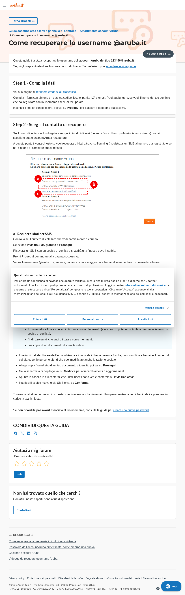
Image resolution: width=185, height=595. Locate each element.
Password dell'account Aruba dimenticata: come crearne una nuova (52, 547)
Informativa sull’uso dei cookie (145, 285)
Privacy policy (16, 578)
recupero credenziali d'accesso (56, 91)
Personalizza (90, 319)
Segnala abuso (94, 578)
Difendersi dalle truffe (70, 578)
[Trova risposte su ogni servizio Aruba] (17, 5)
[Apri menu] (5, 5)
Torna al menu (21, 20)
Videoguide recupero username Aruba (33, 558)
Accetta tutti (145, 319)
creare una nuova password (131, 410)
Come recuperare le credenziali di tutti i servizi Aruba (42, 541)
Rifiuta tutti (40, 319)
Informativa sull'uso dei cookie (123, 578)
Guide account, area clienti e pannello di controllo (42, 30)
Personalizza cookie (154, 578)
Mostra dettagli (154, 307)
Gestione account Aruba (24, 552)
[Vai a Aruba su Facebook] (158, 588)
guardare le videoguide (121, 66)
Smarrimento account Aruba (99, 30)
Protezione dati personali (41, 578)
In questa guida (156, 53)
